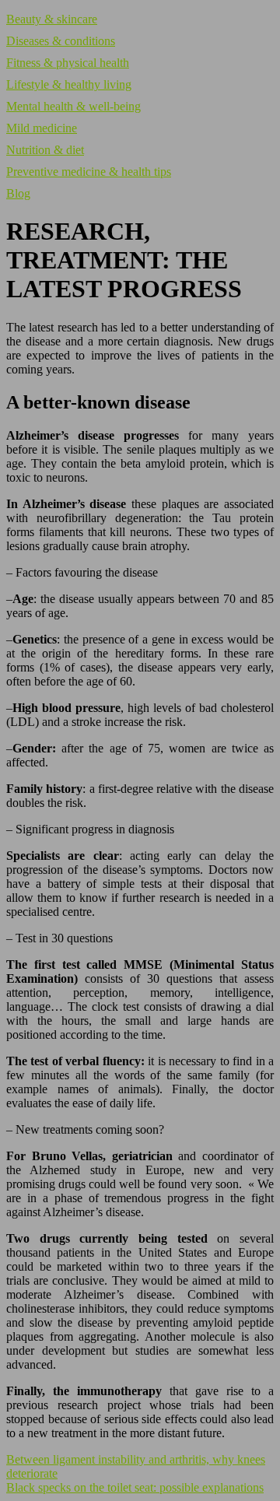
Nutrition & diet (45, 149)
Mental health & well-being (73, 106)
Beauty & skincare (51, 19)
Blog (18, 193)
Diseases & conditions (60, 40)
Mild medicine (41, 128)
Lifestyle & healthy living (68, 84)
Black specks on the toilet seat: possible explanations (135, 1487)
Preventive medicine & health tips (88, 171)
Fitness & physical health (67, 62)
